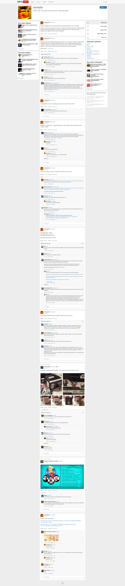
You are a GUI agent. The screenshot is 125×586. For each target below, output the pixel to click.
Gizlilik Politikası (98, 97)
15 (23, 75)
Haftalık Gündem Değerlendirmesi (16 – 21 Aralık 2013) (29, 30)
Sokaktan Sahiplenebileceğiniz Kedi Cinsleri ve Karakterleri (30, 60)
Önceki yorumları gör (63, 54)
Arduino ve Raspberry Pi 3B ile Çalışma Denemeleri (29, 74)
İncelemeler (51, 2)
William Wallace (49, 570)
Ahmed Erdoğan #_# (51, 332)
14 (92, 81)
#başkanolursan (90, 58)
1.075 (24, 41)
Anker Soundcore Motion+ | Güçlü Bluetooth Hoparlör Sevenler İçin (98, 64)
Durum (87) (104, 22)
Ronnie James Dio (51, 186)
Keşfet (32, 2)
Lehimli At (47, 446)
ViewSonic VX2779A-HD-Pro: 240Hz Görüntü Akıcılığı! (30, 44)
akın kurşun (48, 421)
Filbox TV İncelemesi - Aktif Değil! (98, 69)
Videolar (38, 2)
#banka (88, 48)
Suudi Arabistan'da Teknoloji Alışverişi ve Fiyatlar (28, 69)
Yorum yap (54, 33)
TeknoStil (48, 196)
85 (23, 36)
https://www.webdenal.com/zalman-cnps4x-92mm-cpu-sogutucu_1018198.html (61, 216)
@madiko (46, 502)
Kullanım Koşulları (90, 97)
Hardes (47, 69)
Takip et (102, 7)
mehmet (48, 551)
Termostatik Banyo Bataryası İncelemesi (97, 74)
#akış (71, 315)
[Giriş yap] (106, 2)
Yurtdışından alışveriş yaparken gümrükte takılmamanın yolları (29, 39)
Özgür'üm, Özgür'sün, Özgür (53, 461)
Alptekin (48, 207)
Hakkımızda (97, 96)
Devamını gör (50, 48)
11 (23, 56)
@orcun (47, 63)
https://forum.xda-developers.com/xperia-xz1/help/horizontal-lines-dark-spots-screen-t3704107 (64, 274)
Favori (45, 33)
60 (92, 71)
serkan (48, 340)
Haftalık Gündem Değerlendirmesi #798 (29, 25)
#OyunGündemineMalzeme (93, 51)
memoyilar (49, 22)
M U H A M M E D (50, 109)
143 (24, 32)
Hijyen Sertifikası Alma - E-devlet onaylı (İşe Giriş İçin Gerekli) (29, 64)
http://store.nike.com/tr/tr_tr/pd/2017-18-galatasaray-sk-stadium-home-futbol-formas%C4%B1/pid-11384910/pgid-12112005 (58, 525)
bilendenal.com (51, 83)
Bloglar (44, 2)
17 (23, 61)
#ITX (88, 45)
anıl (46, 246)
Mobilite (47, 495)
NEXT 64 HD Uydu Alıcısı (96, 84)
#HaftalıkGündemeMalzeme (93, 54)
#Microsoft (89, 52)
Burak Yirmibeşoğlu (50, 415)
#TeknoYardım (90, 46)
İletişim (102, 96)
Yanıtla (49, 60)
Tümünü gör (21, 48)
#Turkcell (89, 57)
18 (92, 77)
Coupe (47, 253)
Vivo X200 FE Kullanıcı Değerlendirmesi (27, 55)
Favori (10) (104, 37)
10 (92, 86)
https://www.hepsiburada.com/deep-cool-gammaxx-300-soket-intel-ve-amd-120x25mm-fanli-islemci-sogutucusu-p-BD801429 (63, 181)
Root (46, 148)
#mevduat (89, 49)
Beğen (42, 33)
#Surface (89, 55)
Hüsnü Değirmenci (51, 259)
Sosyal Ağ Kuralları (90, 98)
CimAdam (48, 77)
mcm (49, 438)
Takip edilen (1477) (102, 33)
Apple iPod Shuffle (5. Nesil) (97, 79)
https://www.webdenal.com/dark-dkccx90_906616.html (56, 217)
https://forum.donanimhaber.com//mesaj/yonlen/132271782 (57, 279)
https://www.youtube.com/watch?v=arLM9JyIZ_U (53, 137)
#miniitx (88, 44)
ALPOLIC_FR (49, 57)
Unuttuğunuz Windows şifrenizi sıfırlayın (29, 35)
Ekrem (48, 132)
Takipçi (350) (103, 30)
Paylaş (49, 33)
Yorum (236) (104, 26)
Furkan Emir (50, 366)
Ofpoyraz (48, 433)
